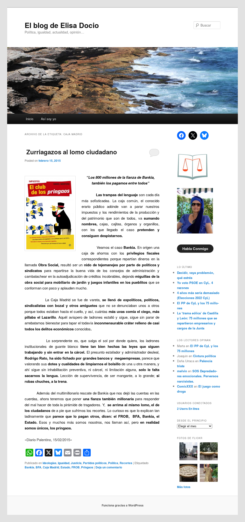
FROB (76, 467)
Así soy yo (48, 119)
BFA (38, 467)
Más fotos (183, 487)
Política (113, 463)
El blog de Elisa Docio (62, 25)
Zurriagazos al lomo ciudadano (71, 151)
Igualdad (63, 463)
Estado (65, 467)
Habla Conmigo (195, 248)
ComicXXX (185, 386)
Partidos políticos (95, 463)
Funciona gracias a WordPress (123, 505)
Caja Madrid (51, 467)
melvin (182, 371)
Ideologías (49, 463)
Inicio (29, 119)
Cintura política (204, 356)
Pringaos (87, 467)
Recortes (126, 463)
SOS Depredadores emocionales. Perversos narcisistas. (197, 376)
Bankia (29, 467)
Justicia (76, 463)
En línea (188, 408)
